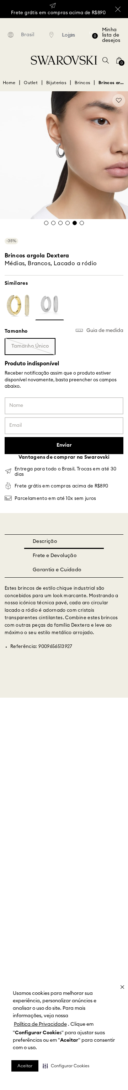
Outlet (31, 50)
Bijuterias (56, 50)
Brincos (82, 50)
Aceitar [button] (24, 1066)
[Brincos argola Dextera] (19, 272)
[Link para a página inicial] (9, 50)
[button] (66, 1066)
